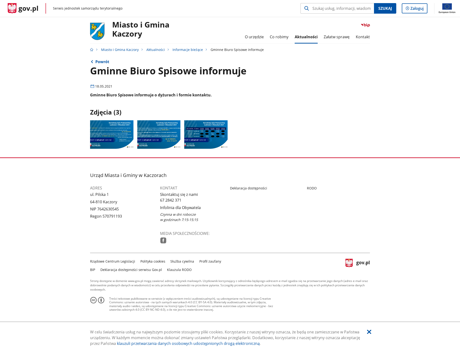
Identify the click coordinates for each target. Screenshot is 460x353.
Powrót (102, 61)
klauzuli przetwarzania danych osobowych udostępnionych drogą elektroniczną (188, 343)
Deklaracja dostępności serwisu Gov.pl (131, 269)
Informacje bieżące (187, 49)
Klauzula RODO (179, 269)
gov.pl (363, 265)
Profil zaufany (210, 261)
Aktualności (155, 49)
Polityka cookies (152, 261)
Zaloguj (418, 9)
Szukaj (385, 8)
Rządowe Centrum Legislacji (112, 261)
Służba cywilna (182, 261)
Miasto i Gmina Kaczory (140, 29)
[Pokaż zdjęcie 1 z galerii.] (111, 134)
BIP (92, 269)
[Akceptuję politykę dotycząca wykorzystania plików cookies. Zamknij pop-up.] (369, 332)
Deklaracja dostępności (248, 188)
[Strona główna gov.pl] (91, 49)
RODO (312, 188)
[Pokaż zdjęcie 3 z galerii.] (206, 134)
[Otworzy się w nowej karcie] (163, 240)
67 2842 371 (170, 200)
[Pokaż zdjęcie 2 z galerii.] (159, 134)
